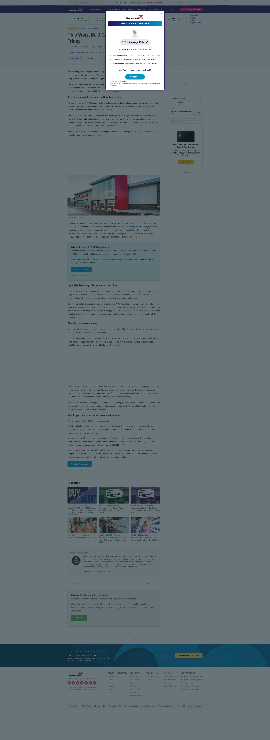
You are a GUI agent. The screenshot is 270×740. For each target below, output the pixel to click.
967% (135, 42)
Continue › (135, 77)
